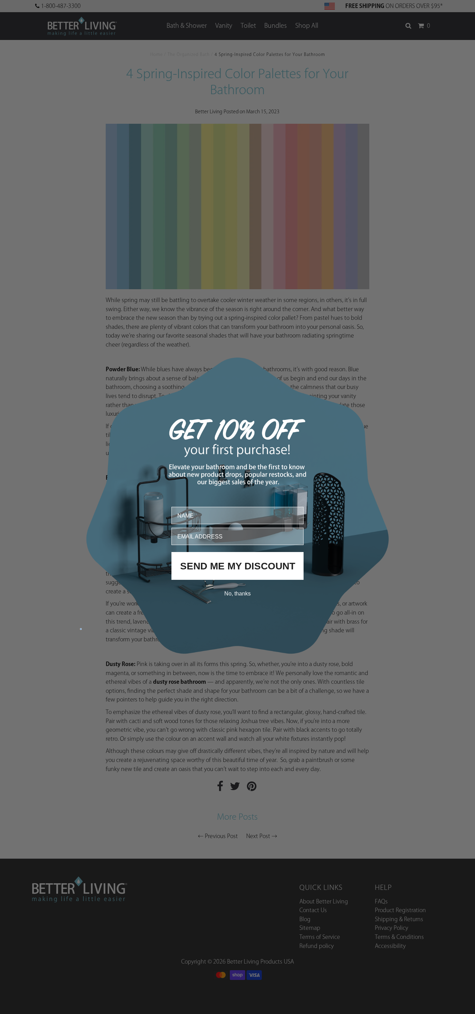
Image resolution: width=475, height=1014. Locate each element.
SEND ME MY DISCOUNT (237, 565)
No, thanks (237, 593)
